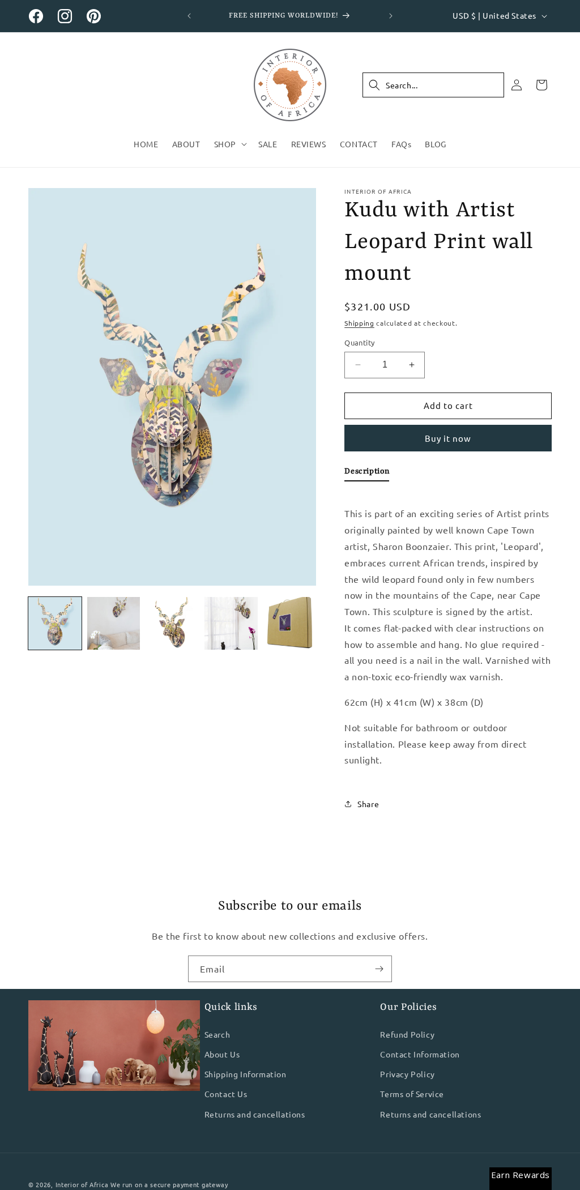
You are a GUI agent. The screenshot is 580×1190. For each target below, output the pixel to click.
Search (217, 1034)
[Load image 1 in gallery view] (55, 623)
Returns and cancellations (254, 1114)
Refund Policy (407, 1034)
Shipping (359, 322)
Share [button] (368, 804)
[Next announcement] (390, 16)
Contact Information (419, 1054)
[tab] (366, 473)
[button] (229, 144)
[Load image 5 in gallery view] (290, 623)
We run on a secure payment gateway (169, 1184)
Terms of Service (412, 1094)
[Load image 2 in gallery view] (113, 623)
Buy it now (448, 438)
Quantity (359, 342)
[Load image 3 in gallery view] (172, 623)
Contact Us (226, 1094)
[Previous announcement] (189, 16)
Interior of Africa (82, 1184)
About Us (222, 1054)
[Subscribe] (378, 969)
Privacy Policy (407, 1074)
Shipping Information (245, 1074)
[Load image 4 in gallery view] (231, 623)
